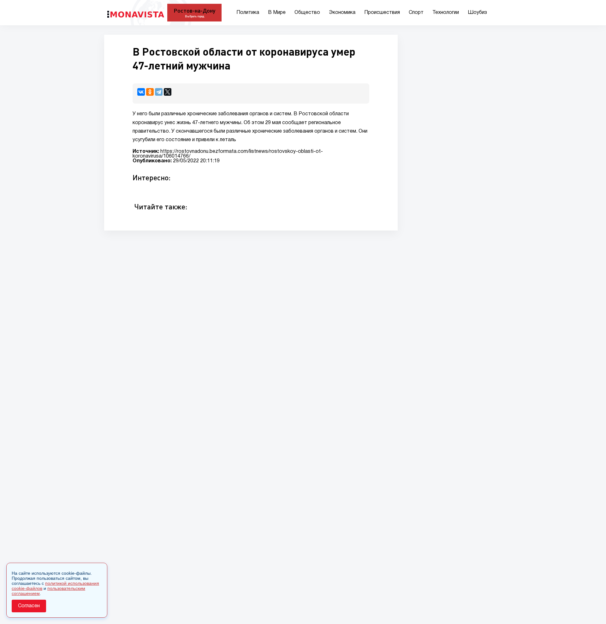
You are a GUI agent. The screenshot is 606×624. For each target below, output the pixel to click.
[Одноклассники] (150, 92)
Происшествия (382, 12)
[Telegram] (159, 92)
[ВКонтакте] (141, 92)
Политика (247, 12)
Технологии (445, 12)
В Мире (277, 12)
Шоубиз (477, 12)
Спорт (416, 12)
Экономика (342, 12)
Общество (307, 12)
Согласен (29, 606)
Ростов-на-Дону (194, 10)
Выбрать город (194, 16)
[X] (167, 92)
